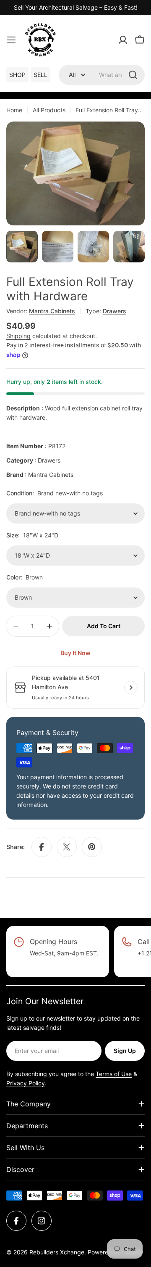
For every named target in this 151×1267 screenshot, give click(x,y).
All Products (49, 110)
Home (14, 110)
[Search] (133, 75)
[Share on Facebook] (41, 847)
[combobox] (102, 75)
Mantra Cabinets (52, 311)
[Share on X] (67, 847)
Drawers (114, 311)
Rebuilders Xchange (56, 1252)
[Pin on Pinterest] (92, 847)
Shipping (18, 335)
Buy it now (75, 652)
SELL (40, 74)
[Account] (123, 40)
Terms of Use (114, 1073)
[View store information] (131, 687)
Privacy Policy (25, 1083)
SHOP (17, 74)
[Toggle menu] (11, 40)
